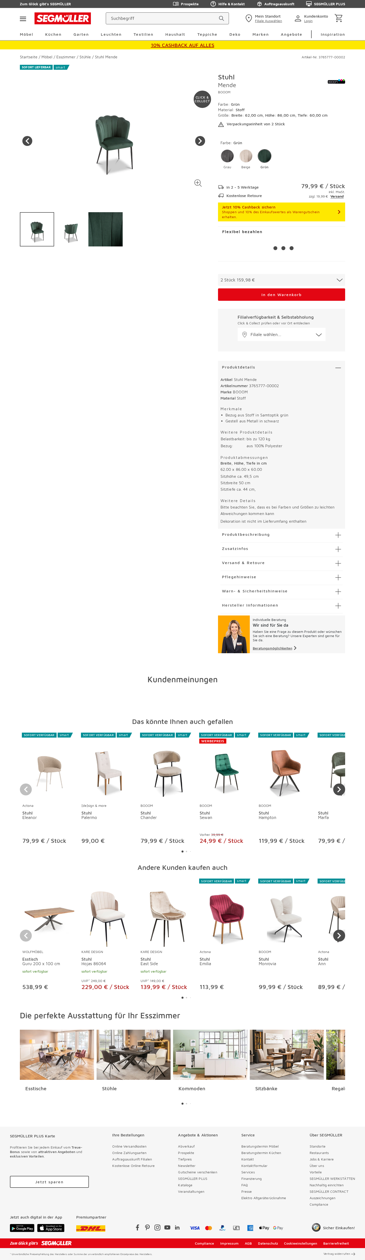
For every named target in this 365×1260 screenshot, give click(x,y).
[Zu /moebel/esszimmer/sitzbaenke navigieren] (287, 1055)
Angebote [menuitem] (291, 34)
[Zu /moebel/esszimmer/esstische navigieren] (57, 1055)
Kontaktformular (254, 1165)
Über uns (317, 1165)
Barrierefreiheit (336, 1243)
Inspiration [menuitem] (333, 34)
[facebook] (138, 1228)
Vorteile (316, 1172)
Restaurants (319, 1153)
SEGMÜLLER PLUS (329, 4)
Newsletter (186, 1165)
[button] (198, 183)
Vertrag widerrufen (337, 1254)
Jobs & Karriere (322, 1159)
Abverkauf (186, 1146)
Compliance (319, 1204)
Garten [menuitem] (81, 34)
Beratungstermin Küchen (261, 1153)
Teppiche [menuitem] (207, 34)
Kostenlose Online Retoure (133, 1165)
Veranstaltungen (191, 1191)
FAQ (244, 1185)
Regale (339, 1088)
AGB (248, 1243)
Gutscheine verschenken (197, 1172)
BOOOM (224, 92)
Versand (337, 196)
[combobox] (281, 280)
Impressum (229, 1243)
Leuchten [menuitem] (111, 34)
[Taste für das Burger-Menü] (23, 18)
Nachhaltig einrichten (327, 1185)
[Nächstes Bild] (200, 141)
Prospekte (190, 4)
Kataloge (185, 1185)
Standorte (318, 1146)
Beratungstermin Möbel (260, 1146)
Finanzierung (251, 1178)
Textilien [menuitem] (143, 34)
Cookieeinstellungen (300, 1243)
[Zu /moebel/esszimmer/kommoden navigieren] (210, 1055)
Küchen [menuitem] (53, 34)
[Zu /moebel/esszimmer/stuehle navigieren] (134, 1055)
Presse (246, 1191)
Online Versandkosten (129, 1146)
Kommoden (192, 1088)
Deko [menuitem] (235, 34)
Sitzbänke (266, 1088)
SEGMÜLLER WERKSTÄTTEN (332, 1178)
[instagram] (157, 1228)
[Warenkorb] (339, 18)
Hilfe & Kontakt (232, 4)
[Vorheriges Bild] (27, 141)
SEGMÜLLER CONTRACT (329, 1191)
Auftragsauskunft (279, 4)
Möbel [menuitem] (26, 34)
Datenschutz (268, 1243)
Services (248, 1172)
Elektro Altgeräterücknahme (263, 1198)
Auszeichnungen (322, 1198)
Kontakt (247, 1159)
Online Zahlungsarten (129, 1153)
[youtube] (167, 1228)
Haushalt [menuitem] (175, 34)
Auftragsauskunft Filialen (132, 1159)
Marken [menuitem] (261, 34)
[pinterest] (147, 1228)
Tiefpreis (185, 1159)
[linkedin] (177, 1228)
